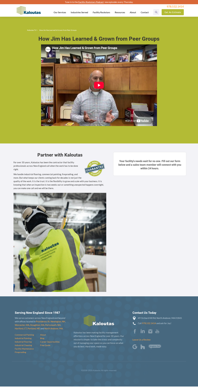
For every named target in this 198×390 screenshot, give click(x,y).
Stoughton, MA (37, 325)
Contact (145, 12)
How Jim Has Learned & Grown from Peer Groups (58, 30)
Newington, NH (58, 321)
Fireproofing (20, 352)
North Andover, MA (53, 328)
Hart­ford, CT (21, 328)
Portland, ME (34, 328)
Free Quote (45, 345)
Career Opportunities (50, 341)
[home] (28, 8)
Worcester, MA (22, 325)
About (43, 335)
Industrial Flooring (23, 341)
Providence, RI (43, 321)
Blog (42, 338)
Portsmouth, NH (53, 325)
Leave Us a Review (141, 339)
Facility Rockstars (101, 12)
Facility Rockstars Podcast (91, 2)
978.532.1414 (149, 323)
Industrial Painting (23, 338)
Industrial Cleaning (23, 345)
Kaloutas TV (31, 30)
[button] (59, 12)
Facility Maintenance (24, 348)
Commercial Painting (24, 335)
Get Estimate (173, 12)
